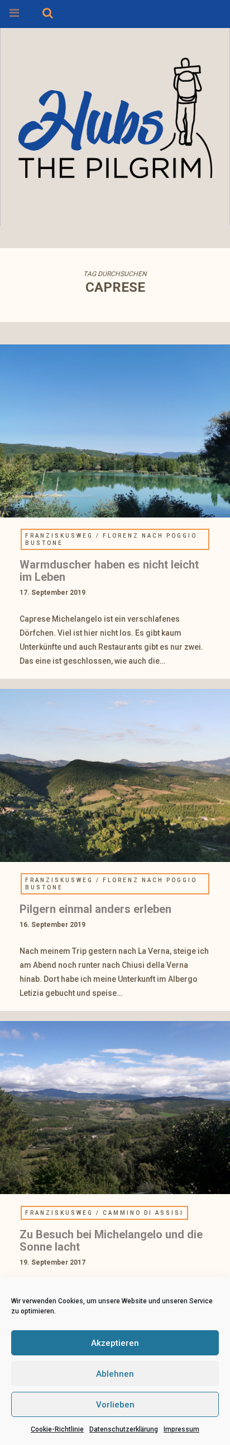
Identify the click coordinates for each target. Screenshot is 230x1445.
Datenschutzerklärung (123, 1429)
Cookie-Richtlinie (57, 1429)
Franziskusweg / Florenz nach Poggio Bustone (111, 539)
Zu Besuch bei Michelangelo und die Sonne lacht (111, 1240)
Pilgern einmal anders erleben (95, 909)
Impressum (181, 1429)
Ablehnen (115, 1374)
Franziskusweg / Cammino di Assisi (104, 1213)
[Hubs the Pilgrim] (115, 115)
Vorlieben (115, 1405)
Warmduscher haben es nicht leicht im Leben (109, 571)
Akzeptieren (115, 1343)
